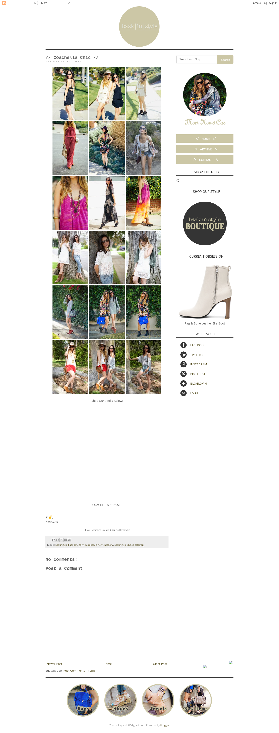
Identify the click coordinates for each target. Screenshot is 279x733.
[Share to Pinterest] (69, 540)
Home (108, 664)
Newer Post (54, 664)
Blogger (164, 725)
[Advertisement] (204, 430)
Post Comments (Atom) (79, 670)
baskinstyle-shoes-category (129, 544)
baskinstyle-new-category (99, 544)
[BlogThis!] (58, 540)
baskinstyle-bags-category (69, 544)
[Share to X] (61, 540)
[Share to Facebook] (65, 540)
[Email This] (54, 540)
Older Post (160, 664)
